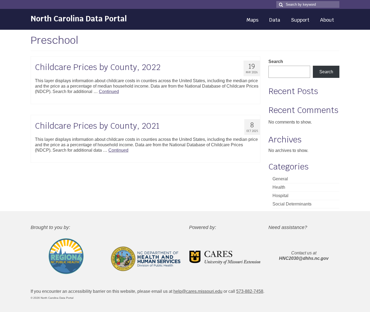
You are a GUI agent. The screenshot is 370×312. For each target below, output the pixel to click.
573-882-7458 (249, 291)
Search (275, 61)
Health (278, 187)
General (280, 179)
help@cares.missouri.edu (197, 291)
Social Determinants (291, 204)
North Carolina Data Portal (79, 19)
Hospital (280, 195)
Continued (109, 91)
